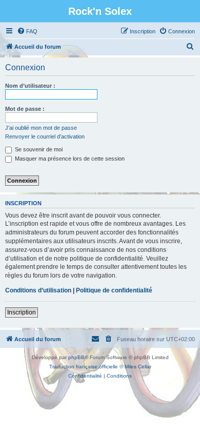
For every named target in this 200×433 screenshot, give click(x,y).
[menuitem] (27, 31)
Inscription (21, 312)
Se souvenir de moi (38, 149)
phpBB (76, 357)
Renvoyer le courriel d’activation (45, 136)
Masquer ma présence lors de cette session (69, 158)
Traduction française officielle (83, 366)
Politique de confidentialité (114, 290)
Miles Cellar (138, 366)
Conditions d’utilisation (38, 290)
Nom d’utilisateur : (30, 86)
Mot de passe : (25, 109)
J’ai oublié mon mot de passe (41, 128)
